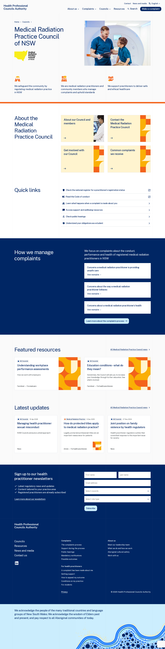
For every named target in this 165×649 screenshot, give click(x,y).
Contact (127, 3)
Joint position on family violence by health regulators (127, 425)
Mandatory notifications (71, 556)
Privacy (64, 592)
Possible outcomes (69, 559)
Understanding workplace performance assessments (33, 367)
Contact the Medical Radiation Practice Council (121, 123)
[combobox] (156, 3)
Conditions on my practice (72, 581)
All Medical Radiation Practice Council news (128, 349)
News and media (140, 3)
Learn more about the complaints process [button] (105, 321)
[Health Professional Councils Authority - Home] (16, 7)
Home (16, 22)
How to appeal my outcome (73, 578)
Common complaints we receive (122, 152)
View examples (93, 275)
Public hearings (67, 552)
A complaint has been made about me (77, 570)
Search (133, 8)
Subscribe (90, 508)
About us (72, 9)
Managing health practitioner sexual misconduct (34, 425)
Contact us (20, 555)
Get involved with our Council (74, 152)
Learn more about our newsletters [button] (29, 499)
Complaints (88, 9)
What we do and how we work (120, 548)
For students (66, 585)
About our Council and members (77, 121)
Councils (103, 9)
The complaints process (71, 545)
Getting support (68, 574)
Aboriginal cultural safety (119, 552)
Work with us (113, 556)
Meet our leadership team (119, 545)
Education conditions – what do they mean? (105, 367)
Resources (119, 9)
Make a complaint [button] (151, 9)
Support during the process (73, 548)
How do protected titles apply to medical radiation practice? (81, 425)
